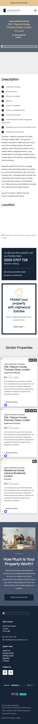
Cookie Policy (26, 707)
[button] (34, 63)
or (11, 264)
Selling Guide (8, 656)
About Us (6, 651)
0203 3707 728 (16, 260)
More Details (11, 402)
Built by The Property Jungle (11, 718)
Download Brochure (15, 272)
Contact (6, 661)
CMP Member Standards (22, 710)
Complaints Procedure (9, 713)
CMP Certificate (7, 710)
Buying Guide (8, 653)
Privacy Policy (15, 707)
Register (6, 658)
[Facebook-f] (5, 672)
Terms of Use (6, 707)
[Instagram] (10, 672)
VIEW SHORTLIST (20, 35)
